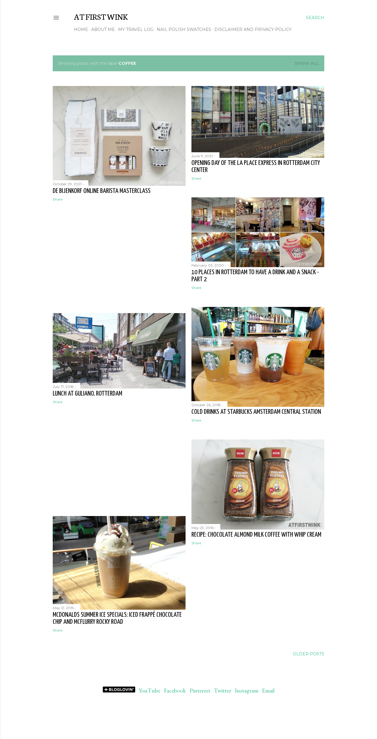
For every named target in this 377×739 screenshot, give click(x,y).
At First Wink (101, 16)
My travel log (135, 29)
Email (268, 690)
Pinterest (199, 690)
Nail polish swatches (184, 29)
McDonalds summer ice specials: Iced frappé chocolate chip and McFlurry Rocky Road (117, 618)
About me (103, 29)
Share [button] (57, 199)
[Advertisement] (119, 257)
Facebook (175, 690)
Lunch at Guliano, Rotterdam (87, 393)
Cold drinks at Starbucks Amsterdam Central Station (256, 412)
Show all (307, 63)
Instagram (246, 690)
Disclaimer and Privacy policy (253, 29)
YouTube (149, 690)
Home (81, 29)
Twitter (222, 690)
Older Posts (308, 654)
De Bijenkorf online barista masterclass (102, 191)
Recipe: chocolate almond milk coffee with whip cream (256, 534)
